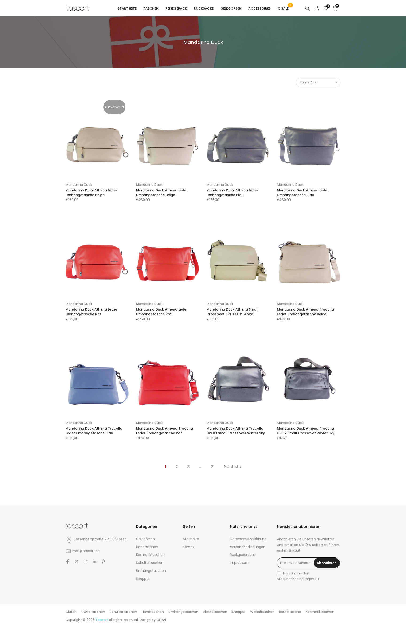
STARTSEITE (127, 8)
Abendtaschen (215, 611)
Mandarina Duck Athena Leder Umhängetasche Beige (91, 192)
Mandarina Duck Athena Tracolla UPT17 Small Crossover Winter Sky (305, 430)
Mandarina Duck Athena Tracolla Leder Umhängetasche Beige (305, 311)
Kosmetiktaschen (150, 554)
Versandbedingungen (247, 547)
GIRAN (161, 619)
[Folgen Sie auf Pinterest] (103, 561)
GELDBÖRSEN (231, 8)
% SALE (284, 8)
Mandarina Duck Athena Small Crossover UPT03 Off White (232, 311)
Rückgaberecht (242, 554)
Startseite (191, 539)
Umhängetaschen (151, 570)
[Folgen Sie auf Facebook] (68, 561)
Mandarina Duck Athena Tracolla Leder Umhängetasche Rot (164, 430)
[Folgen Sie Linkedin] (94, 561)
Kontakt (189, 547)
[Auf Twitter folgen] (76, 561)
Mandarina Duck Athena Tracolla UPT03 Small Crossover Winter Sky (236, 430)
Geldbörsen (145, 539)
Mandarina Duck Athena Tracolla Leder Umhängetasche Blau (94, 430)
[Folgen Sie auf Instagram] (85, 561)
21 (213, 467)
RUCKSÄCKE (204, 8)
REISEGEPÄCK (176, 8)
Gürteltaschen (93, 611)
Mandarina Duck (79, 184)
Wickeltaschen (262, 611)
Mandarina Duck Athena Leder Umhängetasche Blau (232, 192)
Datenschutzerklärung (248, 539)
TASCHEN (151, 8)
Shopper (143, 578)
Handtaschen (147, 547)
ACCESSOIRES (259, 8)
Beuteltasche (290, 611)
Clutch (71, 611)
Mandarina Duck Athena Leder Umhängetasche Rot (91, 311)
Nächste (232, 467)
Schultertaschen (149, 562)
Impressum (239, 562)
